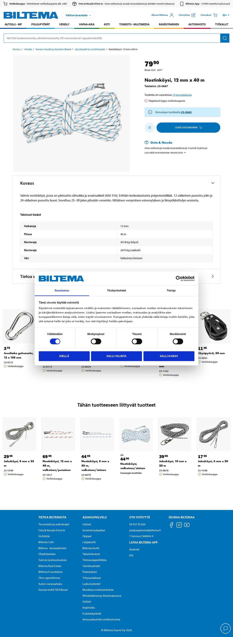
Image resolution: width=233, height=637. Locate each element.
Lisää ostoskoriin (186, 127)
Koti (107, 24)
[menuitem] (13, 25)
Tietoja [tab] (171, 290)
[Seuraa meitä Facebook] (171, 525)
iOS (131, 555)
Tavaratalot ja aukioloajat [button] (53, 524)
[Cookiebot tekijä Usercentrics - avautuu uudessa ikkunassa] (178, 278)
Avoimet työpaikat (93, 530)
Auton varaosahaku (50, 584)
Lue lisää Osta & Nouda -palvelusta (164, 152)
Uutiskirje (44, 536)
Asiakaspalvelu (94, 517)
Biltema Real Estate (49, 566)
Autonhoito (197, 24)
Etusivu (17, 49)
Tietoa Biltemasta (52, 517)
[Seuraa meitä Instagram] (179, 525)
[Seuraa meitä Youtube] (187, 527)
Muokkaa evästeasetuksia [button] (98, 589)
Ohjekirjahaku (47, 554)
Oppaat (87, 536)
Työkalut (221, 24)
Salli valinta (116, 356)
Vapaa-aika (86, 24)
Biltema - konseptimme (52, 548)
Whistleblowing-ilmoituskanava (101, 595)
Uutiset (86, 524)
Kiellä (64, 356)
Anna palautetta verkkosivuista (101, 619)
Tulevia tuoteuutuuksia (52, 560)
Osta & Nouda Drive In (51, 530)
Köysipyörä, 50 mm (211, 353)
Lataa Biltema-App (143, 542)
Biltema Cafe (46, 542)
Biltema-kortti (90, 548)
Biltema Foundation (50, 572)
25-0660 (186, 112)
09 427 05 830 (137, 524)
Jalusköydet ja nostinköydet (90, 49)
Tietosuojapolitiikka (94, 560)
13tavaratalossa (182, 95)
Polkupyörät (40, 24)
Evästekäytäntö (91, 613)
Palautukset (89, 572)
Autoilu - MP (13, 24)
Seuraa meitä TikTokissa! (53, 589)
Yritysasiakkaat (91, 578)
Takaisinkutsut (91, 554)
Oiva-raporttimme (49, 578)
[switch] (96, 341)
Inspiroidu (88, 607)
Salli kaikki (169, 356)
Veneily (64, 24)
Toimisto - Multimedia (134, 24)
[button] (226, 15)
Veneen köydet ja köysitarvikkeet (53, 49)
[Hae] (224, 38)
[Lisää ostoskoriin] (150, 127)
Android (134, 549)
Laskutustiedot (91, 584)
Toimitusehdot (91, 566)
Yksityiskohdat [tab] (116, 290)
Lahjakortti (89, 542)
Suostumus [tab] (62, 290)
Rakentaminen (169, 24)
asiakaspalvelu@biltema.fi (145, 530)
